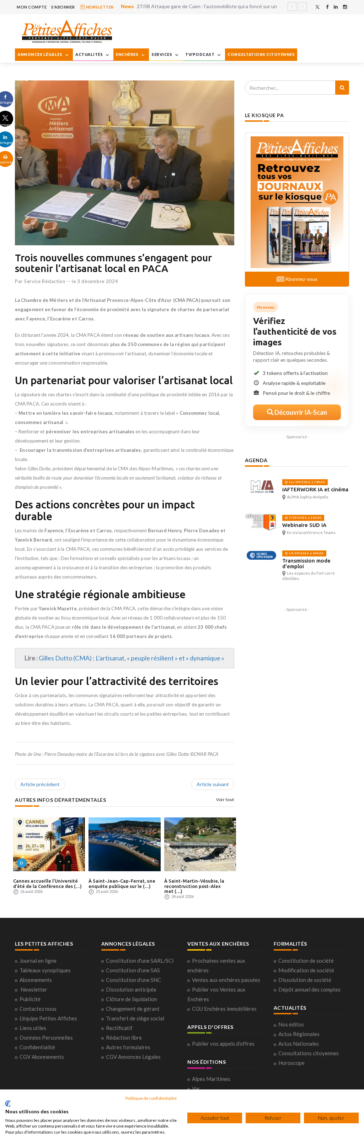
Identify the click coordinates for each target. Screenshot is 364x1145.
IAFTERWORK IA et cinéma (315, 489)
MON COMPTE (32, 7)
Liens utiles (33, 1028)
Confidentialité (37, 1047)
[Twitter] (317, 7)
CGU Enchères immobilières (224, 1008)
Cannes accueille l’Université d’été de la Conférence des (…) (47, 883)
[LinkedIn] (336, 7)
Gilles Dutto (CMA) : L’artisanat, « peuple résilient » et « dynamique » (131, 658)
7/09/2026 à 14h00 (304, 517)
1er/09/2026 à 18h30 (306, 482)
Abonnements (36, 980)
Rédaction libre (124, 1037)
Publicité (30, 999)
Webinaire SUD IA (304, 525)
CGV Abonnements (42, 1056)
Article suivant (213, 784)
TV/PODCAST (200, 54)
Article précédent (40, 784)
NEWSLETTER (99, 7)
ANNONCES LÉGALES (40, 54)
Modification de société (306, 970)
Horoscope (291, 1063)
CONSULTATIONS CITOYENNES (261, 54)
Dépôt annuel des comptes (309, 989)
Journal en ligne (38, 960)
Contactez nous (38, 1008)
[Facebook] (327, 7)
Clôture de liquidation (131, 999)
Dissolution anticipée (131, 989)
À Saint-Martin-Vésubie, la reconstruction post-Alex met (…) (194, 886)
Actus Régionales (299, 1034)
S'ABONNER (63, 7)
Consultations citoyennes (308, 1053)
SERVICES (162, 54)
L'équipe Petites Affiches (48, 1018)
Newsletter (34, 989)
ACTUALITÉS (89, 54)
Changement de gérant (133, 1008)
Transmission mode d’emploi (306, 563)
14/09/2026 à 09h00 (305, 553)
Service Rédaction (44, 281)
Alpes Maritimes (211, 1079)
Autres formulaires (128, 1047)
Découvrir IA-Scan (300, 412)
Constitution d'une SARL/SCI (140, 960)
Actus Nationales (298, 1043)
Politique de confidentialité (151, 1098)
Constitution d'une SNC (133, 980)
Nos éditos (291, 1024)
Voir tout (225, 799)
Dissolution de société (304, 980)
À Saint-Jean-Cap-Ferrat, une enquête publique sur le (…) (122, 883)
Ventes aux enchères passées (226, 980)
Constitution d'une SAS (133, 970)
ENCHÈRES (127, 54)
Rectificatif (119, 1028)
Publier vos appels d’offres (223, 1043)
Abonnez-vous (300, 279)
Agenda (256, 460)
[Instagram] (345, 7)
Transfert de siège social (135, 1018)
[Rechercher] (342, 87)
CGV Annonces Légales (133, 1056)
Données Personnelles (46, 1037)
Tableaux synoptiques (45, 970)
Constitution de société (306, 960)
